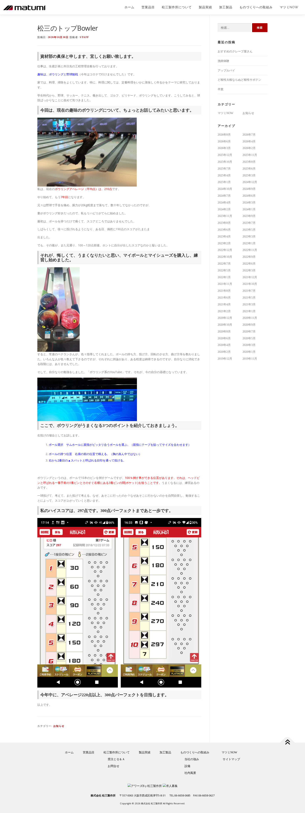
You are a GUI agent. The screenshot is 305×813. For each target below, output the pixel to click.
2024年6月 (249, 195)
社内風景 (190, 772)
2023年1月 (249, 243)
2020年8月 (224, 331)
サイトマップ (231, 759)
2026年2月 (249, 148)
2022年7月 (224, 263)
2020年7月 (249, 331)
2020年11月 (250, 317)
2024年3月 (249, 202)
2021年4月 (224, 304)
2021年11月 (225, 283)
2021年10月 (250, 283)
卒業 (220, 89)
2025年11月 (250, 155)
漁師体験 (223, 61)
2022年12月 (225, 250)
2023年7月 (249, 222)
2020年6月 (224, 338)
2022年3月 (249, 270)
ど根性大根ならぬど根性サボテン (239, 79)
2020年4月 (224, 345)
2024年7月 (224, 195)
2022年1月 (224, 277)
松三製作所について (177, 7)
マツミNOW (289, 7)
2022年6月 (249, 263)
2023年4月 (224, 236)
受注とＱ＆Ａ (116, 759)
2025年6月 (249, 168)
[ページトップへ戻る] (287, 742)
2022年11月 (250, 250)
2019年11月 (250, 358)
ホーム (129, 7)
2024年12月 (250, 182)
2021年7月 (249, 290)
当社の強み (191, 759)
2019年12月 (225, 358)
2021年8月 (224, 290)
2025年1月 (224, 182)
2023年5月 (249, 229)
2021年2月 (224, 311)
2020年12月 (225, 317)
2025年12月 (225, 155)
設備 (187, 766)
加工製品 (225, 7)
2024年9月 (249, 188)
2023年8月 (224, 222)
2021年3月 (249, 304)
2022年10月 (225, 256)
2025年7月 (224, 168)
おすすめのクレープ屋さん (235, 51)
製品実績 (205, 7)
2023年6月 (224, 229)
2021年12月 (250, 277)
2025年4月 (224, 175)
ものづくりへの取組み (256, 7)
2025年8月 (249, 161)
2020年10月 (225, 324)
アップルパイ (226, 70)
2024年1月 (249, 209)
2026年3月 (224, 148)
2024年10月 (225, 188)
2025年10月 (225, 161)
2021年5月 (249, 297)
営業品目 (148, 7)
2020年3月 (249, 345)
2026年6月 (224, 141)
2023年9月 (249, 216)
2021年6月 (224, 297)
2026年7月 (249, 134)
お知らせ (59, 726)
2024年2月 (224, 209)
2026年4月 (249, 141)
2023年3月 (249, 236)
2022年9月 (249, 256)
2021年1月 (249, 311)
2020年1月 (249, 351)
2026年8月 (224, 134)
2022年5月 (224, 270)
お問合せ (113, 766)
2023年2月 (224, 243)
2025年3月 (249, 175)
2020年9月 (249, 324)
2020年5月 (249, 338)
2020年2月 (224, 351)
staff (84, 37)
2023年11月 (225, 216)
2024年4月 (224, 202)
